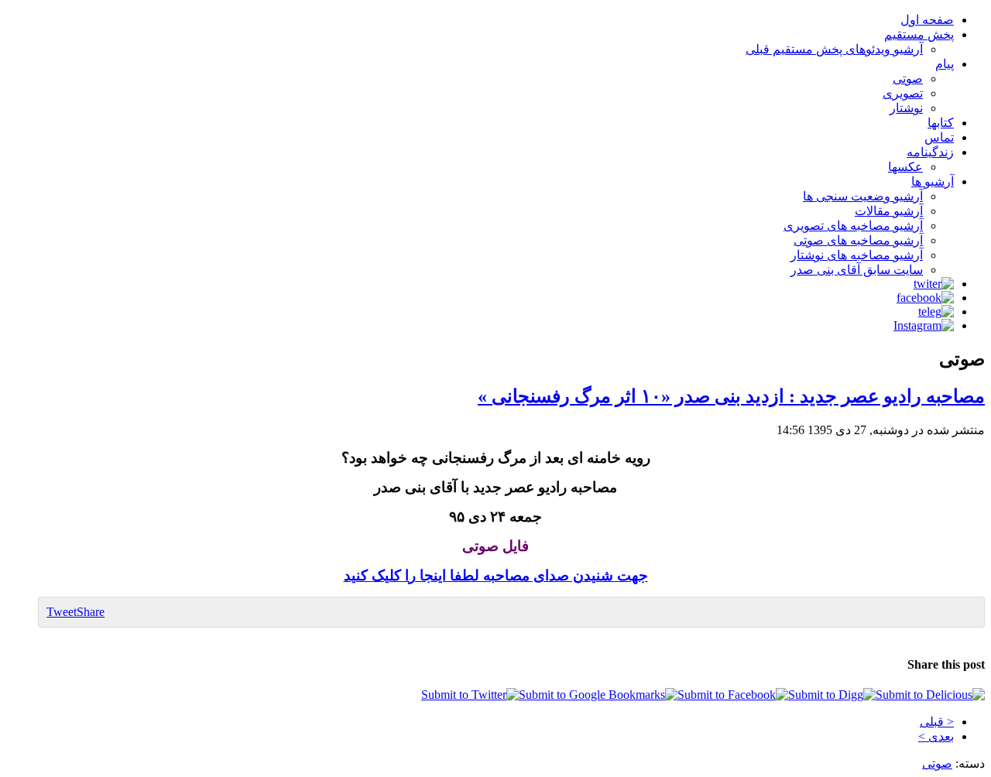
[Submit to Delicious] (930, 694)
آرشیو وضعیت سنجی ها (863, 196)
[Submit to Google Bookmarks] (598, 694)
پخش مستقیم (919, 34)
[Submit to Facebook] (732, 694)
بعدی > (936, 736)
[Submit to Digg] (832, 694)
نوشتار (906, 108)
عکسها (905, 166)
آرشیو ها (932, 181)
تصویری (903, 93)
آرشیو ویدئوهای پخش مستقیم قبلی (834, 49)
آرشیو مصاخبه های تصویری (853, 225)
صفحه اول (927, 19)
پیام (944, 63)
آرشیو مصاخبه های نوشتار (856, 255)
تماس (939, 137)
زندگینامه (930, 152)
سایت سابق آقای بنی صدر (856, 269)
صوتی (908, 78)
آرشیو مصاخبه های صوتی (858, 240)
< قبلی (937, 721)
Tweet (61, 611)
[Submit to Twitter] (470, 694)
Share (91, 611)
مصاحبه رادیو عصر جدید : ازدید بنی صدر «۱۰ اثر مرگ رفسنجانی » (731, 396)
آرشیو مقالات (889, 210)
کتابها (941, 122)
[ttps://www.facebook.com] (925, 297)
